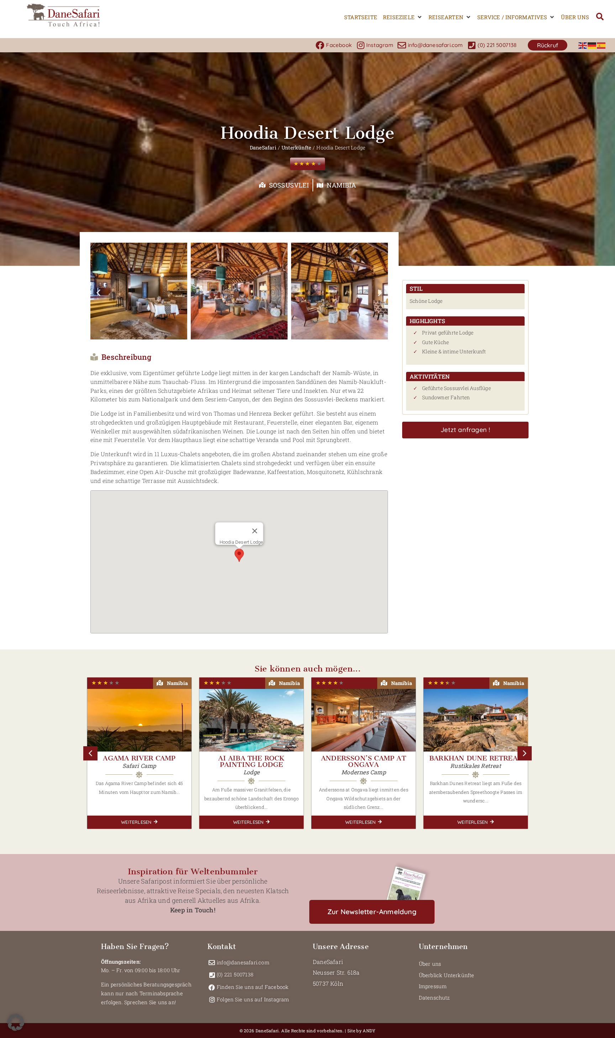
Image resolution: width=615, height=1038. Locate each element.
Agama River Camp (139, 758)
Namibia (341, 185)
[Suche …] (600, 17)
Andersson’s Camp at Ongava (363, 761)
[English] (583, 45)
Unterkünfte (296, 147)
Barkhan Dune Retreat (475, 758)
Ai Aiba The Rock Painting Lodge (251, 761)
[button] (403, 17)
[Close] (254, 530)
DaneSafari (263, 147)
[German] (592, 45)
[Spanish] (601, 45)
